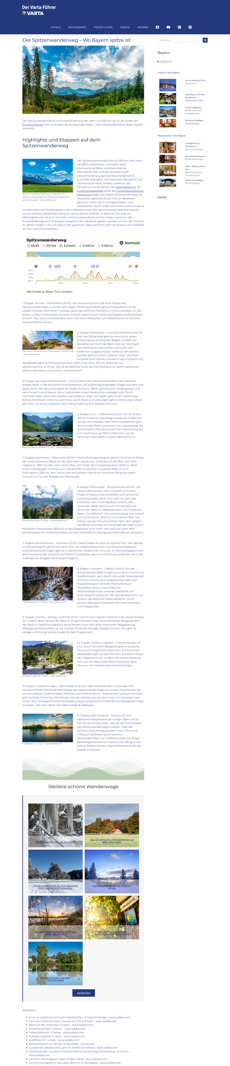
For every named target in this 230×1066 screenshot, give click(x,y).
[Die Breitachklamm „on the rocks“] (55, 825)
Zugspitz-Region (32, 124)
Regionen (166, 61)
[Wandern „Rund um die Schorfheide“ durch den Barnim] (55, 917)
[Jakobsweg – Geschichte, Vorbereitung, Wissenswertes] (112, 917)
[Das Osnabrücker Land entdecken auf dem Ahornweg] (112, 825)
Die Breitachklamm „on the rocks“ (55, 841)
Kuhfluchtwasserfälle (90, 190)
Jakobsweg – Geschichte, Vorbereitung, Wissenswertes (112, 932)
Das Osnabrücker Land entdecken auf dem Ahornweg (112, 840)
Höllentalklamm (125, 187)
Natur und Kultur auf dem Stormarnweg (55, 979)
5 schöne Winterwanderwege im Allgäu (112, 887)
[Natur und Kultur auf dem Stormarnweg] (55, 963)
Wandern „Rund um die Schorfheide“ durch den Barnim (55, 932)
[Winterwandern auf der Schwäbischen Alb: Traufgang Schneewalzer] (55, 871)
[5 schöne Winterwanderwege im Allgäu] (112, 871)
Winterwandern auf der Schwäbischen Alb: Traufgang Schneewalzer (55, 887)
